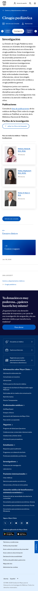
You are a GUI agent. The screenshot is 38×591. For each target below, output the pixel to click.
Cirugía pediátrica (17, 17)
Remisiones (29, 24)
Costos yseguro (29, 31)
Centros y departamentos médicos (16, 10)
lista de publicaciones (20, 108)
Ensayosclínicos (7, 31)
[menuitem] (7, 31)
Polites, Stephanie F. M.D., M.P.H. (24, 172)
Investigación (18, 31)
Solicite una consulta (11, 219)
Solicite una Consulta (12, 24)
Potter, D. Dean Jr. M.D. (24, 194)
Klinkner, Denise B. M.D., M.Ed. (24, 150)
